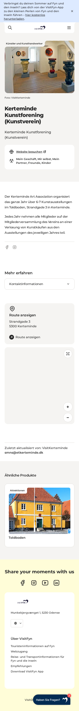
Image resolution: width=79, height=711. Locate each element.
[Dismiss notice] (72, 11)
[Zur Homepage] (39, 27)
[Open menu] (69, 27)
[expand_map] (68, 354)
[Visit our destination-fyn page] (56, 582)
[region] (39, 385)
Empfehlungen (21, 666)
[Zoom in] (67, 406)
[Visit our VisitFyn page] (22, 582)
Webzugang (19, 651)
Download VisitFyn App (27, 671)
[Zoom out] (67, 417)
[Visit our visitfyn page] (33, 582)
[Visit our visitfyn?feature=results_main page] (45, 582)
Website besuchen (29, 151)
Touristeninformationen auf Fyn (33, 646)
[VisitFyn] (22, 601)
